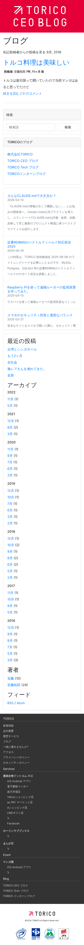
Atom (21, 703)
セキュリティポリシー (16, 762)
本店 (18, 775)
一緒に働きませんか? (15, 746)
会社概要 (8, 730)
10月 (10, 497)
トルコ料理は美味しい (36, 62)
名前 (10, 375)
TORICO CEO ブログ (22, 161)
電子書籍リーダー (17, 786)
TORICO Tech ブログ (23, 167)
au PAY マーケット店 (20, 802)
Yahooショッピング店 (20, 797)
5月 (10, 406)
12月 (10, 421)
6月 (10, 469)
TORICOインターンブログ (26, 174)
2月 (10, 523)
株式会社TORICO (20, 154)
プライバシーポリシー (16, 757)
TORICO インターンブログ (19, 896)
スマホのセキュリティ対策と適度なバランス (40, 315)
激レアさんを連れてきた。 (26, 369)
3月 (10, 434)
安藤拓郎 (19, 71)
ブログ (7, 741)
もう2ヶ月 (14, 356)
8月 (10, 427)
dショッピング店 (17, 807)
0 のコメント (32, 93)
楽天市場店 (13, 791)
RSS (10, 703)
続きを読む (11, 93)
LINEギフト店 (15, 812)
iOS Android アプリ (19, 781)
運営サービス (11, 736)
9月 (10, 456)
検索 (68, 127)
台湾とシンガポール (22, 349)
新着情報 (8, 725)
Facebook (13, 823)
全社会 (12, 362)
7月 (9, 462)
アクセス (8, 752)
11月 (10, 399)
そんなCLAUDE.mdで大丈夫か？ (31, 196)
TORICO (36, 920)
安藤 (10, 678)
